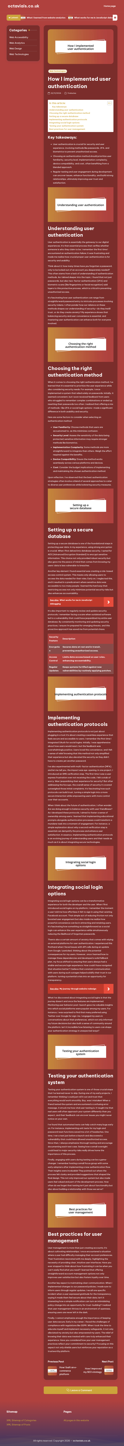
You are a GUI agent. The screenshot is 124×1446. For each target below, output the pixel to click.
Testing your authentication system (66, 126)
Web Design (15, 48)
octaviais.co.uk (23, 6)
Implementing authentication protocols (68, 119)
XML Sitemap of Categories (21, 1420)
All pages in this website (76, 1420)
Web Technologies (58, 71)
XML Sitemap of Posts (18, 1424)
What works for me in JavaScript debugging (67, 17)
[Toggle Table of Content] (108, 103)
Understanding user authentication (66, 110)
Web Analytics (17, 43)
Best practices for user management (67, 129)
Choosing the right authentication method (69, 113)
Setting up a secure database (63, 116)
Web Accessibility (18, 37)
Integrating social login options (64, 122)
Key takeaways (59, 106)
